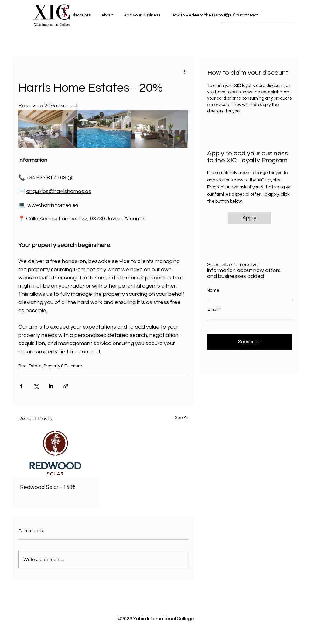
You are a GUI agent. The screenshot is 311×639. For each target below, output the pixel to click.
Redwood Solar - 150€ (48, 487)
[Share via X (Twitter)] (36, 386)
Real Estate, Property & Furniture (50, 366)
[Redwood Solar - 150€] (55, 453)
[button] (249, 15)
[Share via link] (66, 386)
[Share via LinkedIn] (51, 386)
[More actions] (184, 71)
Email (212, 309)
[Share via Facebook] (21, 386)
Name (213, 290)
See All (181, 418)
